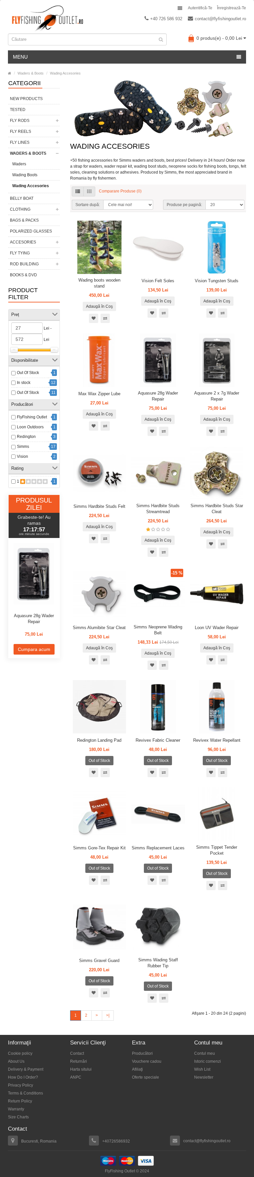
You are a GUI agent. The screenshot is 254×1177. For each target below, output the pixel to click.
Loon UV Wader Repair (216, 627)
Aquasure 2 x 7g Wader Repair (216, 396)
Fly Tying (20, 253)
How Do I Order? (23, 1077)
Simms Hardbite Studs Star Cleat (216, 508)
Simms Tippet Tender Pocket (216, 850)
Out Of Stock (28, 372)
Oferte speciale (145, 1077)
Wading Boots (24, 175)
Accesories (23, 242)
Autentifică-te (200, 8)
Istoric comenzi (207, 1061)
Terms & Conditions (25, 1093)
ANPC (75, 1077)
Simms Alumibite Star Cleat (99, 627)
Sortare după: (87, 204)
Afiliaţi (137, 1069)
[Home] (9, 73)
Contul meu (204, 1053)
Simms (23, 446)
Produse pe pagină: (184, 204)
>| (107, 1015)
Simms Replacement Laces (158, 847)
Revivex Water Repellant (216, 740)
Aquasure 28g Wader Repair (34, 618)
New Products (26, 98)
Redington (26, 436)
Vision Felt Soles (158, 280)
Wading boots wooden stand (99, 283)
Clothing (20, 209)
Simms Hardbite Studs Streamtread (158, 508)
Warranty (16, 1109)
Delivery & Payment (25, 1069)
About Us (16, 1061)
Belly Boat (21, 198)
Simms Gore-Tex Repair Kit (99, 847)
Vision (22, 456)
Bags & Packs (24, 220)
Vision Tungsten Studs (216, 280)
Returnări (78, 1061)
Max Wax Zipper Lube (99, 393)
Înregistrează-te (231, 8)
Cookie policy (20, 1053)
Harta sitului (81, 1069)
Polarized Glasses (31, 231)
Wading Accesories (65, 73)
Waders (19, 164)
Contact (77, 1053)
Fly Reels (20, 131)
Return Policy (20, 1101)
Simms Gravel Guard (99, 960)
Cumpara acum (34, 649)
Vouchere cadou (146, 1061)
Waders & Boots (31, 73)
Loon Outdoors (30, 427)
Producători (142, 1053)
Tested (17, 109)
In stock (23, 382)
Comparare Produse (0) (120, 191)
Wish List (202, 1069)
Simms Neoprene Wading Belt (158, 629)
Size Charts (18, 1117)
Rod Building (24, 264)
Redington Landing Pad (99, 740)
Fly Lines (19, 142)
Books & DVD (23, 275)
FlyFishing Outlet (32, 417)
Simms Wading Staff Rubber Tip (158, 962)
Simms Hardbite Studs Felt (99, 506)
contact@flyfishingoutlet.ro (220, 18)
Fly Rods (19, 120)
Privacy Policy (20, 1085)
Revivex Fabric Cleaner (158, 740)
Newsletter (203, 1077)
